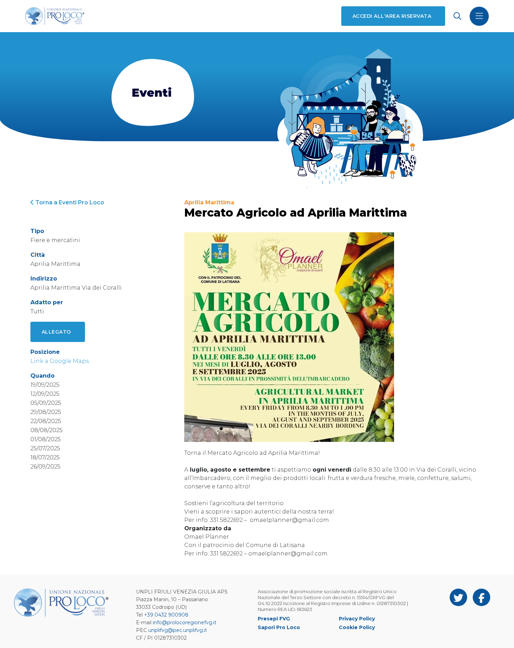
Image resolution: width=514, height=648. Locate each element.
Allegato (56, 332)
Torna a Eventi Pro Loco (69, 202)
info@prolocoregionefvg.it (184, 622)
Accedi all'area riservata (391, 16)
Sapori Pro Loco (279, 627)
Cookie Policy (357, 627)
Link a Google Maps (59, 361)
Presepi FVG (274, 619)
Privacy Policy (357, 619)
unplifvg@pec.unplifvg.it (177, 630)
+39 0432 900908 (166, 615)
